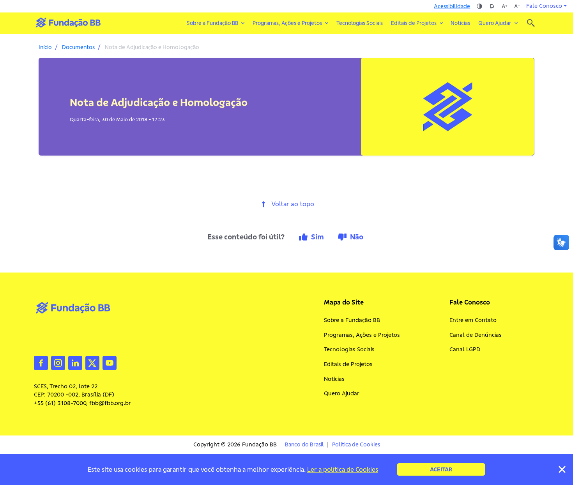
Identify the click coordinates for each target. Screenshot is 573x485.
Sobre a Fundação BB (352, 320)
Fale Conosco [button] (544, 6)
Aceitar (441, 469)
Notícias (460, 23)
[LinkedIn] (75, 362)
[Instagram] (58, 362)
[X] (92, 362)
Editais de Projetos (348, 364)
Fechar (562, 469)
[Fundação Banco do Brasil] (531, 23)
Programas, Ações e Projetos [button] (287, 23)
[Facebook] (41, 362)
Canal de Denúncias (475, 335)
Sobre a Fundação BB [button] (212, 23)
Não (356, 237)
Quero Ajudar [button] (494, 23)
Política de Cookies (356, 445)
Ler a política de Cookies (342, 469)
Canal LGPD (464, 349)
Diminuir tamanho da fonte (517, 6)
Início (45, 47)
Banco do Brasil (304, 445)
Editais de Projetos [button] (414, 23)
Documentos (78, 47)
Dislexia (492, 6)
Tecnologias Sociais (359, 23)
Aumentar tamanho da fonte (504, 6)
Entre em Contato (473, 320)
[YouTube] (110, 362)
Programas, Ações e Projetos (362, 335)
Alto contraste (479, 6)
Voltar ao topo (292, 204)
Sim (317, 237)
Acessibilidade (452, 6)
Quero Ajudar (341, 393)
